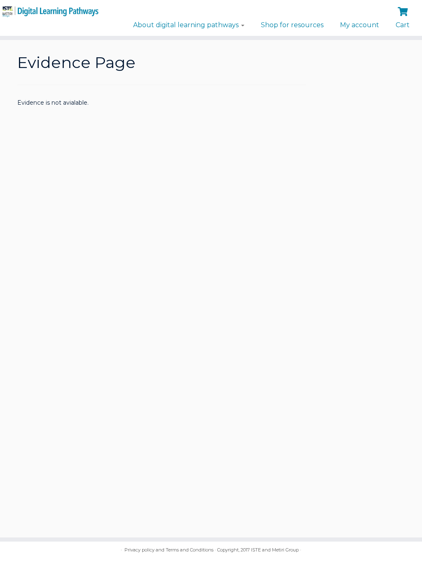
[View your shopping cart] (404, 10)
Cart (403, 25)
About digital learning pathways (186, 25)
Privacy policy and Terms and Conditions (168, 550)
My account (359, 25)
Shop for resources (292, 25)
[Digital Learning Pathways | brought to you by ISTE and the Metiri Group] (49, 11)
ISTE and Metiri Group (275, 550)
